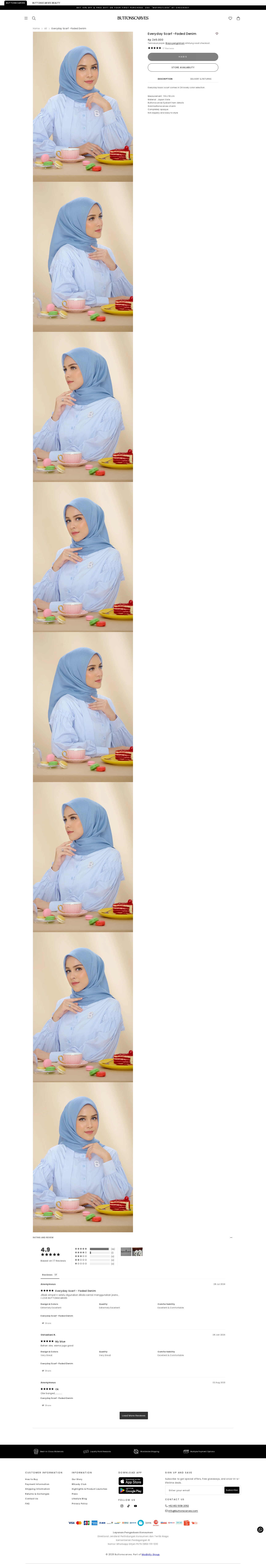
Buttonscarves (15, 2)
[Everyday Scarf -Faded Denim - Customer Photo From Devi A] (126, 1252)
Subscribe (232, 1490)
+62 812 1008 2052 (178, 1505)
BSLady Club (79, 1484)
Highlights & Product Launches (89, 1489)
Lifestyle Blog (79, 1498)
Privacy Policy (80, 1503)
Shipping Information (37, 1489)
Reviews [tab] (47, 1274)
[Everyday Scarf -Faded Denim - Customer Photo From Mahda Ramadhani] (137, 1252)
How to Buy (31, 1479)
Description (165, 79)
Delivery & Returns (201, 79)
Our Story (77, 1479)
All (45, 28)
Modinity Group (151, 1554)
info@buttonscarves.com (183, 1510)
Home (36, 28)
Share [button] (47, 1323)
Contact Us (31, 1498)
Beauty (46, 2)
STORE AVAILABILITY (183, 67)
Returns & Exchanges (37, 1494)
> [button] (134, 1415)
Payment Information (37, 1484)
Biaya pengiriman (175, 43)
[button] (26, 18)
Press (75, 1494)
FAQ (27, 1503)
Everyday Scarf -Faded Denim (57, 1315)
